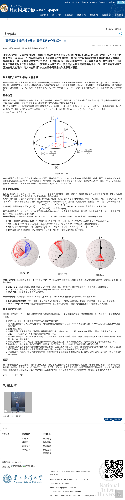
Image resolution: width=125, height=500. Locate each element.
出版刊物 (69, 15)
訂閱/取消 (103, 2)
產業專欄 (118, 15)
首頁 (110, 29)
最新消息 (44, 15)
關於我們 (56, 15)
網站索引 (123, 2)
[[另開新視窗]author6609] (18, 402)
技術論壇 (106, 15)
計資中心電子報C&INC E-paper (34, 10)
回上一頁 (108, 419)
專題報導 (93, 15)
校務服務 (81, 15)
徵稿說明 (26, 446)
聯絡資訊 (93, 2)
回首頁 (67, 2)
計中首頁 (84, 2)
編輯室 (25, 442)
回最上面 (117, 419)
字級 (119, 2)
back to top (119, 494)
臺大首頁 (76, 2)
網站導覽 (112, 2)
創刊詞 (25, 439)
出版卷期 (47, 439)
